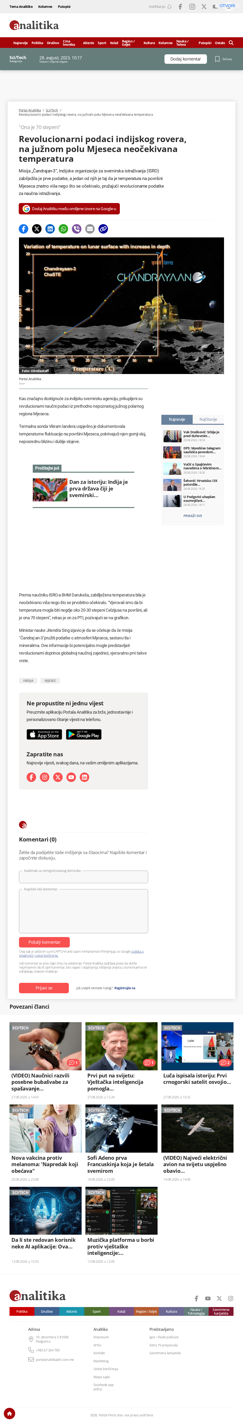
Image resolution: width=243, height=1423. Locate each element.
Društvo (53, 43)
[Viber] (76, 229)
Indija (28, 680)
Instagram (192, 6)
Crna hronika (69, 43)
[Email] (90, 229)
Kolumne (45, 6)
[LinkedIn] (84, 777)
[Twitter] (37, 229)
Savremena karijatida (221, 1311)
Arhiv (97, 1345)
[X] (58, 777)
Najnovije (20, 43)
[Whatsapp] (63, 229)
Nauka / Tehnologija (196, 1311)
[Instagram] (44, 777)
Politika (37, 43)
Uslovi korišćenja (105, 1369)
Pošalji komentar (44, 942)
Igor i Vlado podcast (164, 1337)
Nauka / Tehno (182, 43)
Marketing (101, 1361)
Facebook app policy (103, 1387)
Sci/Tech (52, 110)
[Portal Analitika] (34, 25)
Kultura (149, 43)
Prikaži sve (192, 515)
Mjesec (50, 680)
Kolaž (114, 43)
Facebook (180, 6)
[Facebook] (23, 229)
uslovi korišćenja (47, 955)
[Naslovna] (9, 1413)
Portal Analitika (30, 110)
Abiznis (88, 43)
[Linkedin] (50, 229)
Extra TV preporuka (164, 1345)
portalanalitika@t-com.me (55, 1360)
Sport (102, 43)
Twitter (204, 6)
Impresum (101, 1337)
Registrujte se (124, 988)
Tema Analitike (21, 6)
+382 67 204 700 (48, 1350)
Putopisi (64, 6)
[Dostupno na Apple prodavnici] (44, 734)
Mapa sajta (101, 1377)
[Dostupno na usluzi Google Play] (84, 734)
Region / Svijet (128, 43)
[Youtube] (71, 777)
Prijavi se (44, 988)
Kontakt (99, 1353)
